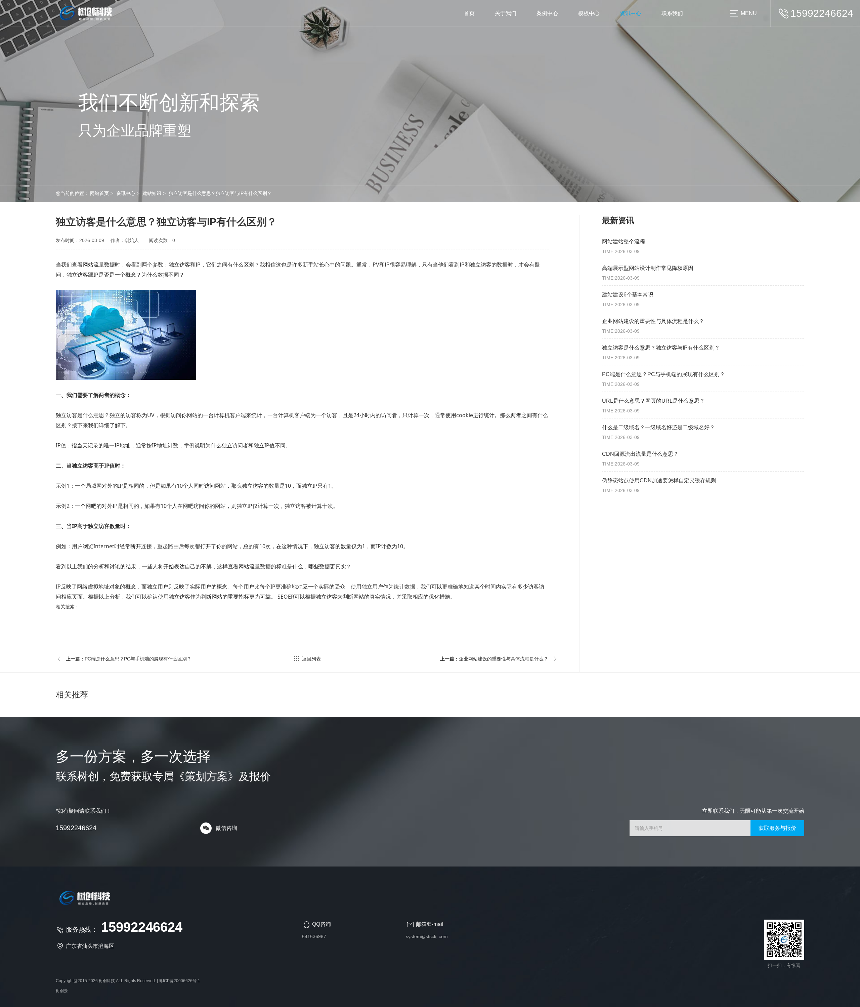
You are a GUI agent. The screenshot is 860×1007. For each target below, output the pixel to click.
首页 (469, 13)
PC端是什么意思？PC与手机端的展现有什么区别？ (128, 658)
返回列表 (311, 658)
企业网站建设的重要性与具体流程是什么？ (494, 658)
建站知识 (151, 193)
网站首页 (99, 193)
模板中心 (589, 13)
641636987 (314, 936)
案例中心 (547, 13)
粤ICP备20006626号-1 (179, 980)
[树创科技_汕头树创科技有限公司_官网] (87, 13)
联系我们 (672, 13)
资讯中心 (630, 13)
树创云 (62, 991)
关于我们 (505, 13)
